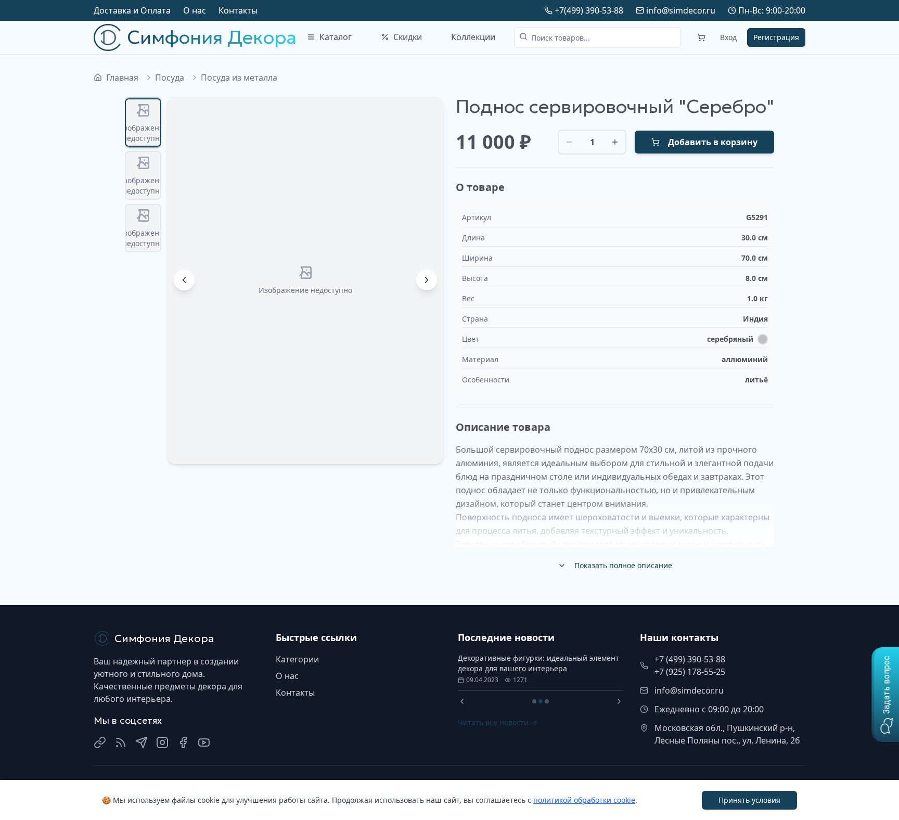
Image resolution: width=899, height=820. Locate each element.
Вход (728, 37)
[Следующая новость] (619, 701)
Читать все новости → (497, 722)
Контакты (238, 10)
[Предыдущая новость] (462, 701)
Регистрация (776, 37)
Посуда (169, 77)
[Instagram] (162, 742)
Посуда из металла (239, 77)
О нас (194, 10)
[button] (885, 694)
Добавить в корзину (712, 142)
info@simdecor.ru (680, 10)
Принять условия (749, 800)
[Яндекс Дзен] (120, 742)
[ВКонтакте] (100, 742)
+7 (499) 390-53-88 (689, 659)
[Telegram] (141, 742)
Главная (122, 77)
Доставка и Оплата (132, 10)
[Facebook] (183, 742)
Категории (297, 659)
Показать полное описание (623, 565)
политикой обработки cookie (584, 800)
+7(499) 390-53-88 (589, 10)
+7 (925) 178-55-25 (689, 671)
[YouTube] (204, 742)
